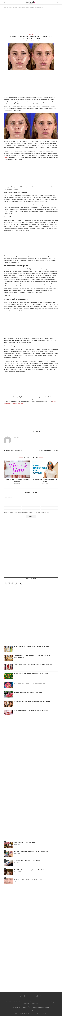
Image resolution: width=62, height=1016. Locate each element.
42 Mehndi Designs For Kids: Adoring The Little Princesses (31, 710)
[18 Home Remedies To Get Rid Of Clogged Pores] (8, 881)
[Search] (57, 2)
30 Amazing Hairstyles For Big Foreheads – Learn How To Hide (32, 701)
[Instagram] (13, 583)
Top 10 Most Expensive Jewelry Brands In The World (29, 870)
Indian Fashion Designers (50, 1002)
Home (5, 7)
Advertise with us (17, 1002)
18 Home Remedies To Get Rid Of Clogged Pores (28, 879)
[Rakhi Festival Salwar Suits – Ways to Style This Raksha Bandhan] (8, 667)
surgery (6, 157)
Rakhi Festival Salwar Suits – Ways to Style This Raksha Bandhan (33, 664)
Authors (26, 1002)
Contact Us (33, 1002)
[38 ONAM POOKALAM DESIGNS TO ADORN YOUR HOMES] (8, 676)
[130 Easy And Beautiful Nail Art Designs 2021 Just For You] (8, 854)
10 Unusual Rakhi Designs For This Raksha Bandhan (29, 683)
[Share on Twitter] (36, 431)
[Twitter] (9, 583)
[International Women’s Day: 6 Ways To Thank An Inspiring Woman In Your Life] (17, 469)
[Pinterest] (17, 583)
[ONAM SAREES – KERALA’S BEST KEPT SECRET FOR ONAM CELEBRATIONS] (8, 658)
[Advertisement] (31, 21)
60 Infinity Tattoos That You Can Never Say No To (28, 860)
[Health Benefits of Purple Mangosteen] (8, 845)
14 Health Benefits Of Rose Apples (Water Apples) (28, 692)
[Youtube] (20, 583)
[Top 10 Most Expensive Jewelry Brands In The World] (8, 872)
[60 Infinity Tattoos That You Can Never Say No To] (8, 863)
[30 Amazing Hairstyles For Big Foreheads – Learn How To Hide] (8, 704)
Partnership (26, 1003)
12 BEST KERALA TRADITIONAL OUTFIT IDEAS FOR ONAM (31, 646)
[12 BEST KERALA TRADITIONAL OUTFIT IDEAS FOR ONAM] (8, 649)
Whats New (9, 7)
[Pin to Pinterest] (37, 431)
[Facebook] (5, 583)
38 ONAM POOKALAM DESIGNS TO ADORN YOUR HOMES (31, 674)
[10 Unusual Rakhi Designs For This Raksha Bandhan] (8, 685)
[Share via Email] (39, 431)
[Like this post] (33, 431)
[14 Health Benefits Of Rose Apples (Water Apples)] (8, 694)
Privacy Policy (35, 1003)
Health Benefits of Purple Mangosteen (25, 842)
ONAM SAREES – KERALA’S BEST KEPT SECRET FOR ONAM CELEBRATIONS (32, 656)
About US (8, 1002)
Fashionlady (29, 41)
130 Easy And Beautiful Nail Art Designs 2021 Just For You (31, 851)
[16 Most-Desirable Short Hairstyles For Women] (45, 469)
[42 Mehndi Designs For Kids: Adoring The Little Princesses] (8, 713)
